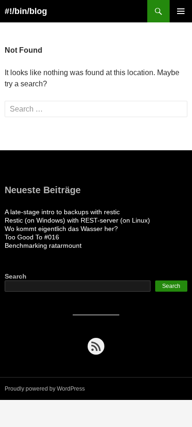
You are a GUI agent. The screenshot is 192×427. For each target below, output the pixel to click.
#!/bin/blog (26, 11)
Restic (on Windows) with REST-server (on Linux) (77, 220)
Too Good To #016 (32, 237)
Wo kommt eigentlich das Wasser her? (61, 228)
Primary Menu (181, 11)
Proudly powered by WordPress (45, 388)
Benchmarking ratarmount (43, 245)
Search (16, 276)
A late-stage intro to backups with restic (62, 212)
